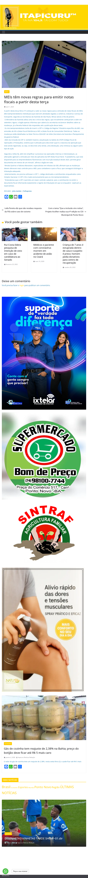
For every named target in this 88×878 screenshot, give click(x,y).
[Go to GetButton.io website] (5, 875)
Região (56, 787)
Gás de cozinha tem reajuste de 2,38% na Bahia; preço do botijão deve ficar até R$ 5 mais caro (41, 751)
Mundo (31, 787)
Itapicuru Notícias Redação (26, 757)
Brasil (7, 92)
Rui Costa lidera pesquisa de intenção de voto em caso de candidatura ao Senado (13, 252)
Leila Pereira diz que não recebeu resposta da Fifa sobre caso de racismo (23, 210)
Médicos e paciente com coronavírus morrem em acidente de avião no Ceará (43, 250)
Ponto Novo (42, 787)
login (22, 285)
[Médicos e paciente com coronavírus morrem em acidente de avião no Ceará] (44, 229)
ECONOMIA (8, 743)
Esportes (23, 787)
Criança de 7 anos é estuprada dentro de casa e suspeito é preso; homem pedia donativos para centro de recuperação (73, 253)
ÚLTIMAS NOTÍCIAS (11, 830)
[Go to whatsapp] (5, 871)
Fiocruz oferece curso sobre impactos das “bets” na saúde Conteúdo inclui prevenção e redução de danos (42, 836)
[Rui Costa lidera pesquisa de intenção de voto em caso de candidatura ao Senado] (15, 229)
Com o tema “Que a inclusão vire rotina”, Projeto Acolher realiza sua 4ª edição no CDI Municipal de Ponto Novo (64, 211)
